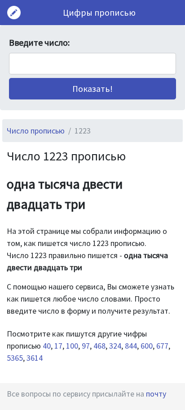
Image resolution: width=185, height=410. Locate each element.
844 (131, 346)
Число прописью (36, 130)
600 (147, 346)
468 (99, 346)
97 (86, 346)
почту (156, 393)
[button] (92, 88)
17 (58, 346)
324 (115, 346)
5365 (15, 358)
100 (72, 346)
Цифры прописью (99, 12)
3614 (34, 358)
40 (47, 346)
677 (162, 346)
